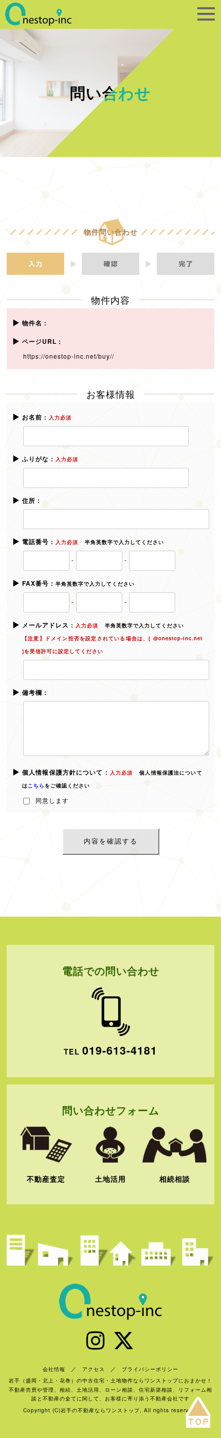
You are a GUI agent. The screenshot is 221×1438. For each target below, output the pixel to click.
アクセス (93, 1369)
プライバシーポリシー (150, 1369)
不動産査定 (46, 1178)
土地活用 (110, 1178)
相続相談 (174, 1178)
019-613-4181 (119, 1050)
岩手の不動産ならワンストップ (38, 14)
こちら (36, 785)
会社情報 (54, 1369)
